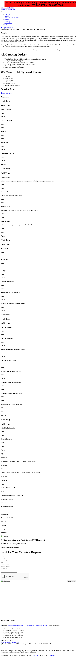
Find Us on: (50, 644)
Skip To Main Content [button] (7, 8)
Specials (7, 16)
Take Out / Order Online (12, 18)
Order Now (9, 28)
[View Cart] (1, 28)
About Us (7, 14)
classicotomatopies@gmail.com (10, 642)
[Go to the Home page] (8, 9)
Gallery (7, 19)
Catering (7, 21)
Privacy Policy (36, 655)
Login (4, 28)
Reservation (8, 23)
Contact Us (8, 24)
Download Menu (7, 93)
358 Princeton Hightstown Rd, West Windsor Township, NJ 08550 (27, 625)
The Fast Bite (53, 655)
